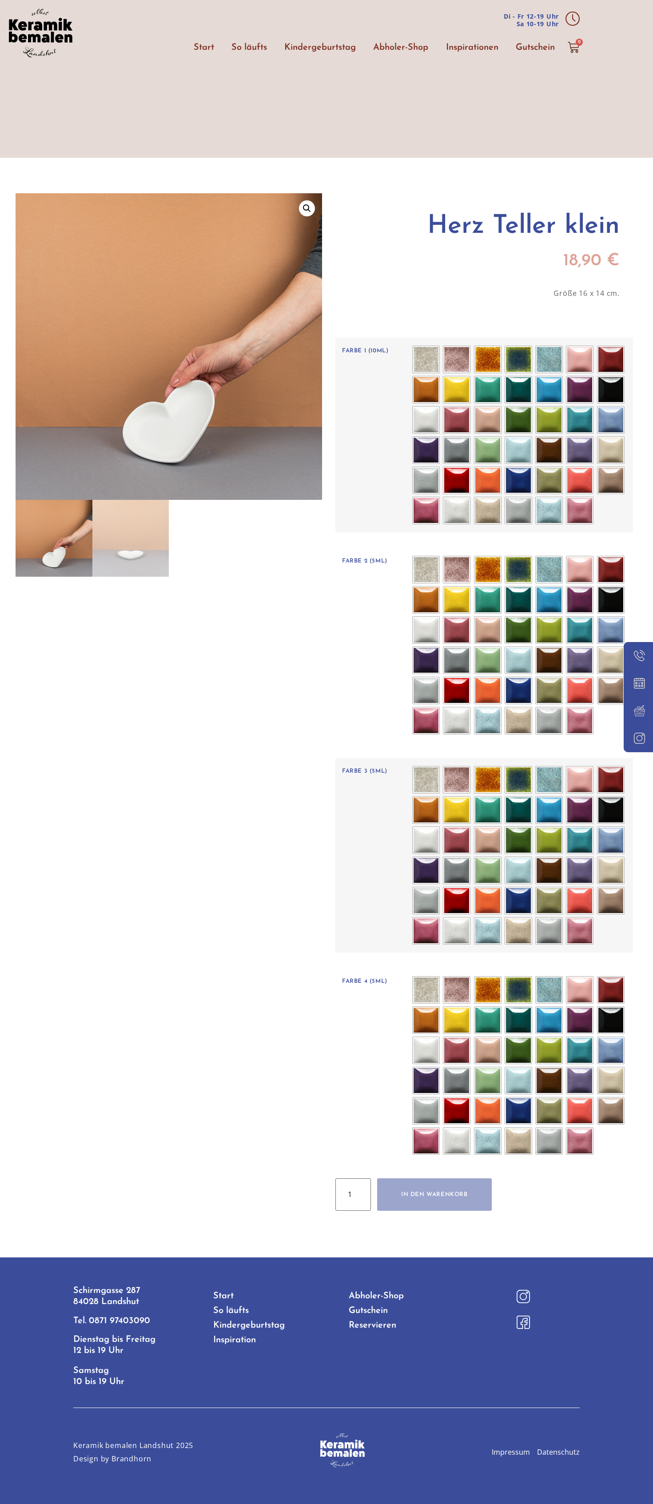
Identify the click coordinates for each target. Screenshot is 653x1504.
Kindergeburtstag (320, 47)
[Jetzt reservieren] (638, 683)
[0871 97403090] (638, 656)
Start (204, 47)
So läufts (249, 47)
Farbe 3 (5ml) (364, 771)
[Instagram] (638, 738)
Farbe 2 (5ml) (364, 561)
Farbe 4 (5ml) (364, 981)
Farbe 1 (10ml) (365, 351)
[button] (307, 208)
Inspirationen (472, 47)
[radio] (426, 359)
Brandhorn (131, 1459)
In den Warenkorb (434, 1194)
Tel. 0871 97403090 (111, 1320)
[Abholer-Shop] (638, 711)
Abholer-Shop (400, 47)
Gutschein (535, 47)
